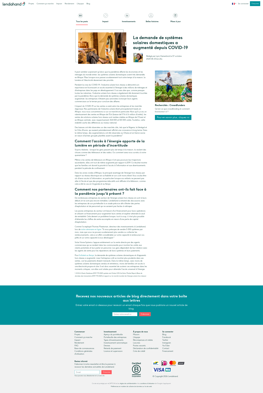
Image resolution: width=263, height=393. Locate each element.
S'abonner (145, 314)
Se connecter (243, 4)
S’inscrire (255, 3)
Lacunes (136, 343)
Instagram (166, 343)
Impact (59, 4)
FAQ (76, 345)
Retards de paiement (112, 348)
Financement (167, 351)
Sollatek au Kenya (86, 255)
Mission (136, 334)
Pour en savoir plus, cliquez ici (173, 117)
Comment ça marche (45, 4)
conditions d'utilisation (147, 383)
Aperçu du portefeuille (113, 334)
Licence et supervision (113, 351)
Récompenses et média (143, 340)
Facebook (166, 337)
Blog (88, 4)
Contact (165, 348)
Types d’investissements (113, 340)
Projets (31, 4)
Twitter (165, 340)
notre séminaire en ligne (91, 229)
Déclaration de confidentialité (145, 348)
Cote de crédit (139, 351)
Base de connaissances (84, 348)
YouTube (166, 345)
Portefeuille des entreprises (115, 337)
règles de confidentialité (128, 383)
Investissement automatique (115, 343)
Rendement (69, 4)
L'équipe (80, 4)
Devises (107, 345)
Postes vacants (139, 345)
